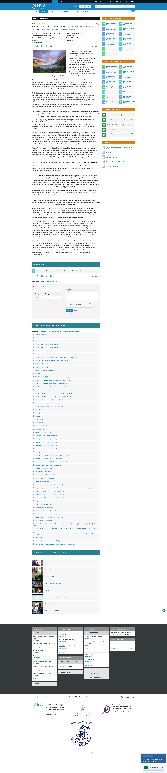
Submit (69, 310)
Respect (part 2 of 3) (41, 426)
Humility (37, 416)
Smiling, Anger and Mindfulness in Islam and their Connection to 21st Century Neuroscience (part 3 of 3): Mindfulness (63, 533)
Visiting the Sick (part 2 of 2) (43, 367)
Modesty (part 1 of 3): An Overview (45, 341)
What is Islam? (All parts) (114, 115)
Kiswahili (122, 1)
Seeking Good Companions (43, 471)
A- (92, 23)
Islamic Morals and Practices (53, 15)
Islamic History (127, 49)
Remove (133, 645)
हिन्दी (117, 1)
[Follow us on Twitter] (127, 697)
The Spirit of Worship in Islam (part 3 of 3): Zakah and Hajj (51, 383)
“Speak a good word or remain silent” (45, 504)
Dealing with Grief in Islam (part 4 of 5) (46, 445)
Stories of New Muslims (110, 39)
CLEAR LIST (131, 648)
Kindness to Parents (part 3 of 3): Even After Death (49, 406)
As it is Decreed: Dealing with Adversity (55, 597)
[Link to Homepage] (38, 6)
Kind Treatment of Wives (42, 337)
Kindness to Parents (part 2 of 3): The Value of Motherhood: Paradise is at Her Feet (58, 403)
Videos (51, 11)
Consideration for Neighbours (43, 432)
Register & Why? (85, 6)
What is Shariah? (40, 537)
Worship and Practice (41, 15)
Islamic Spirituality (49, 576)
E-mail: (37, 297)
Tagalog (112, 1)
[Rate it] (33, 46)
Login (75, 6)
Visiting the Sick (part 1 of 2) (43, 364)
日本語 (100, 1)
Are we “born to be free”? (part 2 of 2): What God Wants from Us (53, 396)
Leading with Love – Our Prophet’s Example (47, 514)
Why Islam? (110, 130)
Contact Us (125, 11)
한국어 (127, 1)
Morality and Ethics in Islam (43, 452)
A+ (97, 23)
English (55, 1)
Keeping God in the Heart (42, 481)
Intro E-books (75, 11)
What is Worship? (49, 590)
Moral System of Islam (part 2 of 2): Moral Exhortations (50, 390)
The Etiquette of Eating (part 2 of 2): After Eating (48, 458)
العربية (60, 1)
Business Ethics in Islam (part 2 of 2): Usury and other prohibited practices (55, 544)
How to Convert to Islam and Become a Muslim (121, 120)
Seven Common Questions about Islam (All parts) (120, 135)
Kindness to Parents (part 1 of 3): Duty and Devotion (49, 399)
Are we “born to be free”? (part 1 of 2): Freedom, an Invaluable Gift (53, 393)
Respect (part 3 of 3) (41, 429)
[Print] (42, 46)
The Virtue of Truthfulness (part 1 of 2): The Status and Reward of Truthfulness (57, 357)
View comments (52, 281)
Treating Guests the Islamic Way (44, 507)
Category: (36, 29)
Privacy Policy (78, 696)
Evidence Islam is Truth (111, 24)
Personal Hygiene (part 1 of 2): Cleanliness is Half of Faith (51, 461)
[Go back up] (163, 610)
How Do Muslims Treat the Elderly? (45, 370)
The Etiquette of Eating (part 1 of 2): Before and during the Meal (53, 455)
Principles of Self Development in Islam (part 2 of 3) (49, 494)
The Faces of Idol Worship (52, 610)
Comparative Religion (127, 39)
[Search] (121, 6)
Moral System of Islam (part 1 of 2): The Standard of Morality (52, 386)
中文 (96, 1)
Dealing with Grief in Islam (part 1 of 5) (46, 435)
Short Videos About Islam (129, 101)
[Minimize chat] (164, 755)
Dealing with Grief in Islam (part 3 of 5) (46, 442)
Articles (43, 11)
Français (72, 1)
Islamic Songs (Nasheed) (127, 96)
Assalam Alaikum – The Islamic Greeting (46, 475)
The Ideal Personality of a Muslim (44, 468)
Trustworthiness (39, 419)
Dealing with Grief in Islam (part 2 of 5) (46, 439)
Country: (37, 294)
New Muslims (110, 102)
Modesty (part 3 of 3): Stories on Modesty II (47, 347)
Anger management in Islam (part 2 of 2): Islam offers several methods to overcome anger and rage (63, 488)
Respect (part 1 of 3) (41, 422)
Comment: (69, 289)
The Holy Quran (111, 44)
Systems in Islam (111, 54)
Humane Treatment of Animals (43, 350)
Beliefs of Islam (111, 29)
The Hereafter (127, 34)
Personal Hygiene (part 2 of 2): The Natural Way (48, 465)
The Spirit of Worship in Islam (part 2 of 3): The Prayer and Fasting (53, 380)
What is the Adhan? (50, 603)
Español (65, 1)
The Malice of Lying (40, 334)
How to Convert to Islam (128, 29)
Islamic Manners (49, 563)
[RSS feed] (133, 697)
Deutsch (78, 1)
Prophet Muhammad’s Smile (43, 501)
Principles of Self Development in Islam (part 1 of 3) (49, 491)
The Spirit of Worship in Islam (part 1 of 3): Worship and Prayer (52, 377)
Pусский (84, 1)
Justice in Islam (39, 354)
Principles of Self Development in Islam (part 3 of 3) (49, 497)
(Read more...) (36, 640)
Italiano (106, 1)
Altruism (37, 373)
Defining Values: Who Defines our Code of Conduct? (49, 517)
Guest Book (86, 11)
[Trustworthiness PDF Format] (46, 46)
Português (90, 1)
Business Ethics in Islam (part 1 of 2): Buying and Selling (50, 541)
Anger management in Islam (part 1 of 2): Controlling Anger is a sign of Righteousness (59, 484)
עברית (132, 1)
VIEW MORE (36, 679)
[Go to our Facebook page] (122, 697)
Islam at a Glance (63, 11)
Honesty (37, 413)
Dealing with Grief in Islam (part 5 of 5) (46, 448)
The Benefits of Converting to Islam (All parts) (120, 125)
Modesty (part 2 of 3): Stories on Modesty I (47, 344)
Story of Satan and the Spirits (53, 583)
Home (35, 11)
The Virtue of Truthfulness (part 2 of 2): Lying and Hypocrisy (51, 360)
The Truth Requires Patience (52, 569)
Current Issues (110, 49)
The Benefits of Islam (128, 24)
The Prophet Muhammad (127, 44)
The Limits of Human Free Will (43, 520)
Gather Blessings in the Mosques (44, 478)
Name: (37, 290)
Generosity (38, 409)
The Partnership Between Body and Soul (46, 511)
